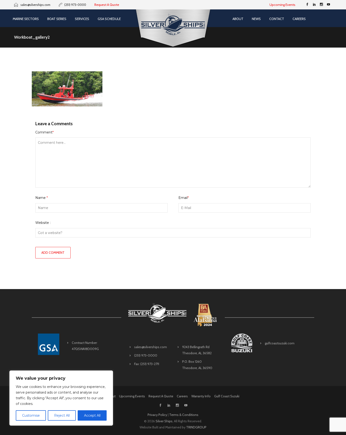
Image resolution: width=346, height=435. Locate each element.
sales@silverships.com (150, 347)
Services (82, 19)
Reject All (62, 415)
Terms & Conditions (183, 415)
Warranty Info (201, 396)
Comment (44, 132)
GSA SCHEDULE (109, 19)
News (256, 19)
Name (41, 198)
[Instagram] (321, 4)
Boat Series (56, 19)
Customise (31, 415)
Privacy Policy (157, 415)
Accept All (92, 415)
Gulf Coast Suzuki (226, 396)
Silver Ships (164, 421)
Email (183, 198)
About (238, 19)
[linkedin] (314, 4)
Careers (299, 19)
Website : (43, 223)
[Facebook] (307, 4)
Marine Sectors (26, 19)
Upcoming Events (282, 5)
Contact (276, 19)
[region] (61, 398)
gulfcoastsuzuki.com (279, 343)
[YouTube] (328, 4)
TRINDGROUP (196, 427)
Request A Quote (106, 5)
